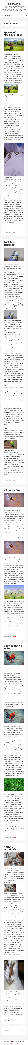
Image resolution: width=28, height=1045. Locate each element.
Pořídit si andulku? (9, 243)
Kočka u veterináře (10, 848)
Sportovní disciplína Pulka (13, 34)
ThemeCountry (14, 1043)
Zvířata (13, 233)
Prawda (14, 4)
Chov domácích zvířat (13, 647)
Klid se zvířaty (12, 490)
